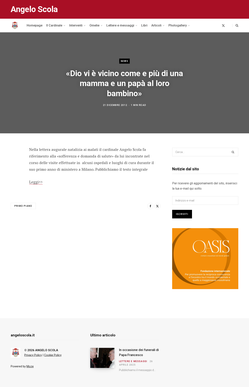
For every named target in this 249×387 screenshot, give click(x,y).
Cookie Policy (52, 355)
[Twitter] (15, 171)
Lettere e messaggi (133, 361)
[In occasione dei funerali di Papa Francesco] (104, 360)
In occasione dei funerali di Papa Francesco (139, 352)
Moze (30, 366)
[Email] (15, 181)
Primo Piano (23, 206)
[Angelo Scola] (15, 25)
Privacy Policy (33, 355)
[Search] (235, 25)
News (124, 61)
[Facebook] (15, 161)
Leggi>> (36, 181)
